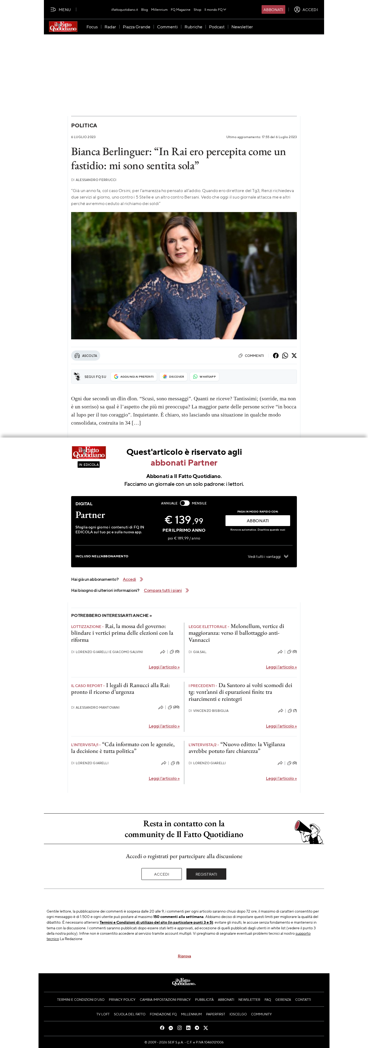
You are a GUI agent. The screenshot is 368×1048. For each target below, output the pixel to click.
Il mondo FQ (213, 9)
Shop (197, 9)
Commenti (254, 355)
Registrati (206, 874)
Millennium (159, 9)
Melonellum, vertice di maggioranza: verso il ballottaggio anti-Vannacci (236, 633)
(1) (177, 763)
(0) (177, 651)
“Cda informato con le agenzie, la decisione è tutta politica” (123, 747)
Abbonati (273, 9)
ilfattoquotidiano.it (124, 9)
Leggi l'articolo (164, 667)
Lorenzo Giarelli (90, 763)
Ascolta (89, 355)
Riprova (184, 955)
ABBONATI (258, 520)
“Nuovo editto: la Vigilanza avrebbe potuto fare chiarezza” (237, 747)
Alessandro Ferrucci (93, 180)
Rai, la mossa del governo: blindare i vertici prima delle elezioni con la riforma (122, 633)
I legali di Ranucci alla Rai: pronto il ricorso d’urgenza (120, 688)
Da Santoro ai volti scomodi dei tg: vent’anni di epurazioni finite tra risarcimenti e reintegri (240, 692)
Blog (144, 9)
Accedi (161, 874)
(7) (295, 710)
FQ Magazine (180, 9)
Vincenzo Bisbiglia (209, 711)
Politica (84, 125)
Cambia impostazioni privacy (165, 999)
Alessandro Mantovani (95, 707)
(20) (176, 707)
